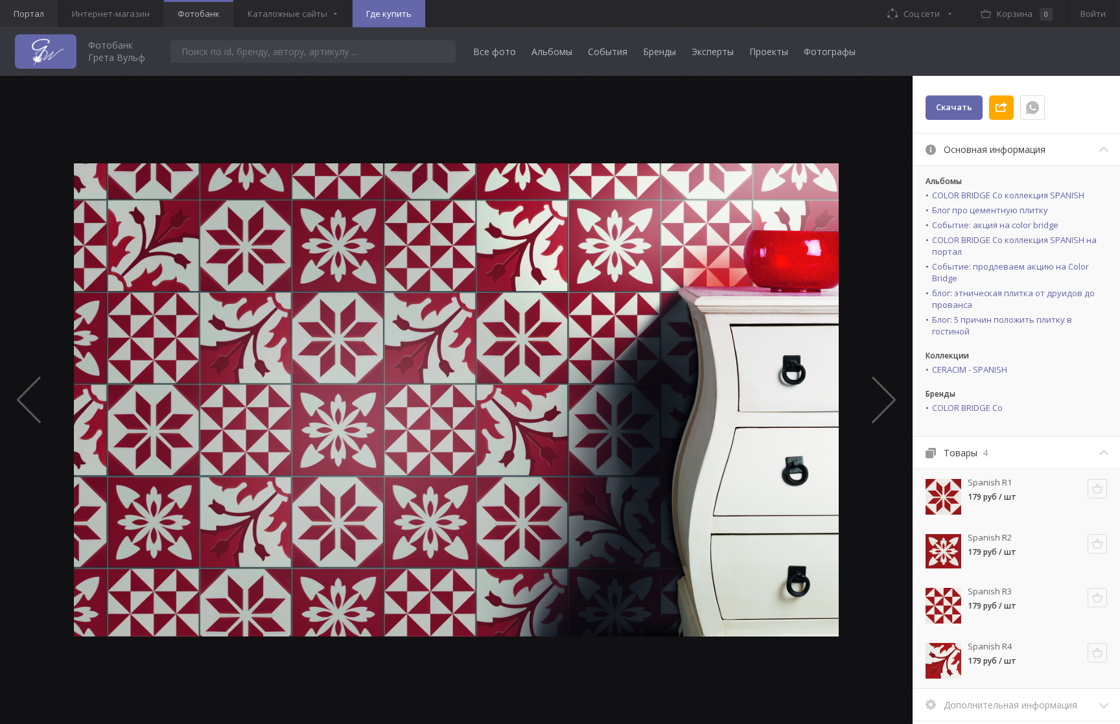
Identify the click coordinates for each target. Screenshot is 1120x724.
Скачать (954, 107)
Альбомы (551, 51)
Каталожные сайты (287, 13)
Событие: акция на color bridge (995, 225)
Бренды (659, 51)
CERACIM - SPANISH (969, 369)
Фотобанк (199, 13)
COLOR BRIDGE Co (967, 408)
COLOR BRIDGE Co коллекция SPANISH (1008, 195)
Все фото (494, 51)
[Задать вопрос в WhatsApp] (1032, 107)
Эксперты (713, 51)
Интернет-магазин (111, 13)
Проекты (768, 51)
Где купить (389, 13)
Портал (29, 13)
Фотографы (830, 51)
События (607, 51)
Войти (1093, 13)
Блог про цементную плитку (990, 210)
